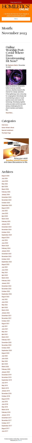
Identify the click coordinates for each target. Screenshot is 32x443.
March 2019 (5, 388)
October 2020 (6, 348)
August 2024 (5, 237)
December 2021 (6, 315)
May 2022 (5, 305)
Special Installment (7, 130)
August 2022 (5, 297)
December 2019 (6, 375)
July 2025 (5, 211)
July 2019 (5, 383)
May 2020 (5, 361)
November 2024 (6, 229)
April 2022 (5, 307)
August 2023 (5, 264)
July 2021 (5, 326)
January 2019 (6, 391)
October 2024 (6, 232)
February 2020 (6, 369)
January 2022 (6, 313)
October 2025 (6, 202)
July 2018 (5, 401)
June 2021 (5, 329)
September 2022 (7, 294)
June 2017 (5, 431)
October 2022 (6, 291)
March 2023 (5, 278)
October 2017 (6, 423)
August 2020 (5, 353)
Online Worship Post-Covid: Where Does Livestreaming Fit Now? (15, 54)
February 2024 (6, 248)
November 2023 (6, 256)
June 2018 (5, 404)
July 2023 (5, 267)
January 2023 (6, 283)
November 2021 (6, 318)
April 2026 (5, 186)
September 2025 (7, 205)
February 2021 (6, 340)
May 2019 (5, 385)
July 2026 (5, 178)
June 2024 (5, 243)
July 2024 (5, 240)
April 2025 (5, 216)
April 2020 (5, 364)
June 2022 (5, 302)
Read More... (9, 113)
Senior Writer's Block (8, 127)
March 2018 (5, 409)
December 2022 (6, 286)
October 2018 (6, 396)
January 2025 (6, 224)
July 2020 (5, 356)
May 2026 (5, 184)
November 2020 (6, 345)
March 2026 (5, 189)
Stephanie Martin (13, 65)
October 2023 (6, 259)
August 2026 (5, 176)
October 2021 (6, 321)
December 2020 (6, 342)
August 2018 (5, 399)
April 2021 (5, 334)
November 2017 (6, 420)
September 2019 (7, 380)
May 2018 (5, 407)
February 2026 (6, 192)
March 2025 (5, 219)
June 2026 (5, 181)
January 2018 (6, 415)
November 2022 (6, 289)
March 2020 (5, 366)
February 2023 (6, 280)
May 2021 (5, 332)
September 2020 (7, 350)
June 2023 (5, 270)
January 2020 (6, 372)
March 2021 (5, 337)
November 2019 (6, 377)
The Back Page (6, 133)
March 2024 (5, 245)
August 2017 (5, 428)
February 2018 (6, 412)
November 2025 (6, 200)
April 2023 (5, 275)
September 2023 (7, 262)
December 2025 (6, 197)
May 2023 (5, 272)
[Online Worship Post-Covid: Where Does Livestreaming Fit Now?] (16, 77)
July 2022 (5, 299)
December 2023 (6, 254)
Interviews (5, 125)
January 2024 (6, 251)
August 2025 (5, 208)
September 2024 (7, 235)
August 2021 (5, 323)
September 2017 (7, 426)
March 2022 (5, 310)
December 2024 (6, 227)
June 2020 (5, 358)
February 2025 (6, 221)
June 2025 (5, 213)
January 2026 (6, 194)
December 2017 (6, 418)
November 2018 (6, 393)
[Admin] (20, 440)
